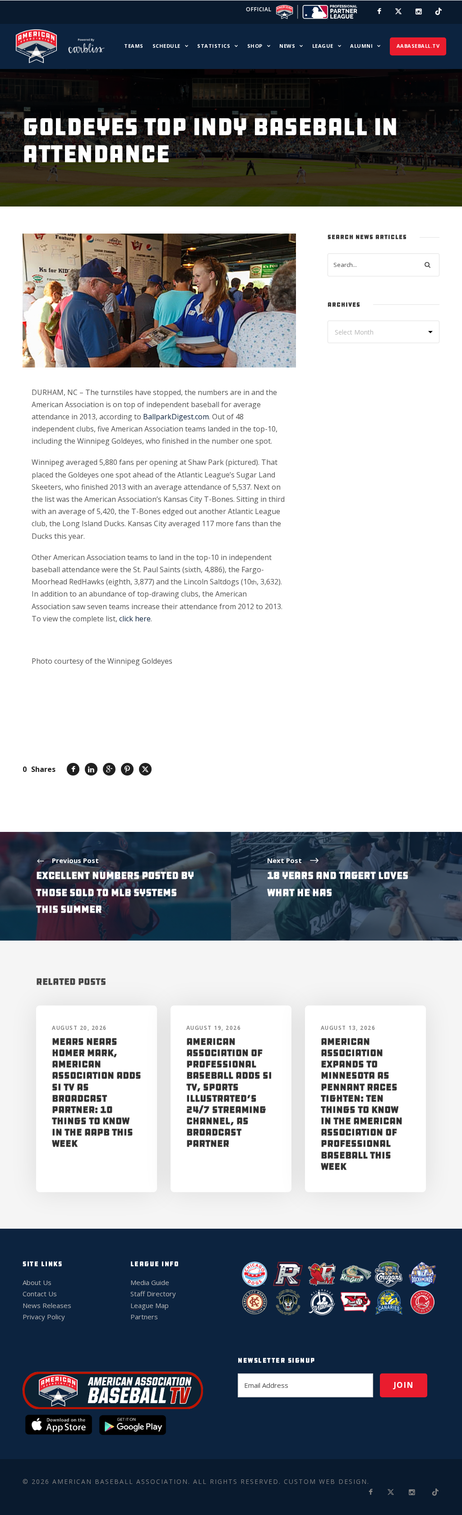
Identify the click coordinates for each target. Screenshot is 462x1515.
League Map (149, 1305)
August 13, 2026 (348, 1028)
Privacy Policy (44, 1316)
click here (135, 619)
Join (403, 1385)
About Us (37, 1282)
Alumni (361, 45)
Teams (133, 45)
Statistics (213, 45)
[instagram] (419, 11)
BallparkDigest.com (176, 417)
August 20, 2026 (79, 1028)
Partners (144, 1316)
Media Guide (149, 1282)
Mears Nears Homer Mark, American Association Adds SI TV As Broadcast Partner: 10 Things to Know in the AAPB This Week (96, 1093)
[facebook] (379, 11)
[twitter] (398, 11)
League (322, 45)
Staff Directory (153, 1293)
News (287, 45)
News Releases (47, 1305)
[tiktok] (438, 11)
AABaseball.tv (418, 45)
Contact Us (40, 1293)
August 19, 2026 (213, 1028)
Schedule (166, 45)
